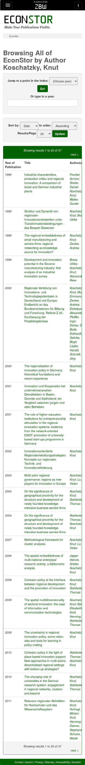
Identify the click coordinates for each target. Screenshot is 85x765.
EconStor (14, 36)
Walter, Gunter (74, 201)
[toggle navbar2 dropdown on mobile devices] (78, 5)
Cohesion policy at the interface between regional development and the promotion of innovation (45, 584)
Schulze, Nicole (75, 736)
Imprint (29, 762)
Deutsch (76, 762)
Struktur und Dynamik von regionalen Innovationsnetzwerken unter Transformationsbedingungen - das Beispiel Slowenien (44, 219)
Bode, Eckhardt (75, 331)
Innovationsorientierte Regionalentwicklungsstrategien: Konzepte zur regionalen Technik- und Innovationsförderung (45, 459)
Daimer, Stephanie (76, 728)
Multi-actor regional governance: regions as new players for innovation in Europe (45, 479)
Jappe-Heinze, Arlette (75, 559)
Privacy (39, 762)
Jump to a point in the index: (28, 80)
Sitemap (49, 762)
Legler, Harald (74, 348)
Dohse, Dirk (77, 325)
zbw (41, 7)
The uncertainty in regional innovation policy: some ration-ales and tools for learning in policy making (44, 638)
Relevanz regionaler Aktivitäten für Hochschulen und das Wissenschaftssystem (44, 705)
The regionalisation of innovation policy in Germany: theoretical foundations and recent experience (43, 372)
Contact (19, 762)
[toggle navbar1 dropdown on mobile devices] (7, 5)
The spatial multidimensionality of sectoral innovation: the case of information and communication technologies (44, 606)
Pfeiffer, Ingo (74, 319)
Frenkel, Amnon (75, 176)
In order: (45, 125)
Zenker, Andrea (75, 246)
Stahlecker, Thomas (77, 501)
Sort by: (13, 125)
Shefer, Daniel (74, 185)
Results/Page (27, 133)
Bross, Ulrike (74, 261)
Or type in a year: (43, 96)
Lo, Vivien (75, 481)
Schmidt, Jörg (75, 356)
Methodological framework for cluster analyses (43, 542)
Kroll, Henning (75, 614)
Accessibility (63, 762)
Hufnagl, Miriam (75, 711)
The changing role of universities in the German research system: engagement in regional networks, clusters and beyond (44, 685)
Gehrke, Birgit (75, 340)
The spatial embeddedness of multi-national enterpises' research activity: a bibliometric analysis (44, 561)
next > (75, 154)
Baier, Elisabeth (77, 606)
